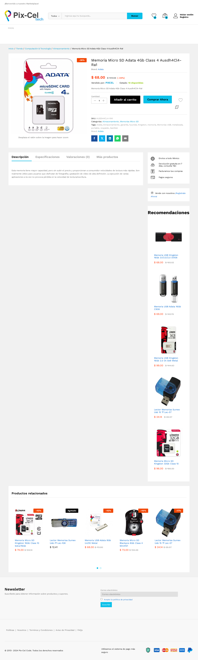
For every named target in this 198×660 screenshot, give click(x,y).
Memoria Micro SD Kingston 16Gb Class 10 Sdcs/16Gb (27, 543)
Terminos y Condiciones (41, 630)
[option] (29, 535)
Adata (100, 69)
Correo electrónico (109, 590)
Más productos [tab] (107, 156)
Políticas (10, 630)
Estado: (123, 83)
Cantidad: (95, 96)
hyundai (133, 125)
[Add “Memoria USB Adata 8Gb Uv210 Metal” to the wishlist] (98, 533)
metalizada (177, 125)
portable (95, 128)
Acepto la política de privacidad (118, 600)
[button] (177, 107)
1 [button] (97, 568)
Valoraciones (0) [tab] (78, 156)
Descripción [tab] (20, 156)
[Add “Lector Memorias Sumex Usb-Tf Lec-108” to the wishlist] (63, 533)
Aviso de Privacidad (65, 630)
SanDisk (114, 128)
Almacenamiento (111, 121)
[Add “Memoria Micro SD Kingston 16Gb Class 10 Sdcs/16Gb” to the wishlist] (28, 533)
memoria (152, 125)
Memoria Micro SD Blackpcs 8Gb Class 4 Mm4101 (131, 543)
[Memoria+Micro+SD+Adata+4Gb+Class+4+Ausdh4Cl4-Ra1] (102, 138)
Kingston (142, 125)
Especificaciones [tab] (47, 156)
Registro (184, 17)
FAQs (80, 630)
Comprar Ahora (157, 99)
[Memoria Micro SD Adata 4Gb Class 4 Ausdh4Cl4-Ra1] (94, 138)
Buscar (134, 16)
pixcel (109, 82)
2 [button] (100, 568)
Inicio (11, 28)
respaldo (105, 128)
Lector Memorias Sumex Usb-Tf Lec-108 (62, 541)
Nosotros (21, 630)
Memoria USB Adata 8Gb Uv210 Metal (98, 541)
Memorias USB (164, 125)
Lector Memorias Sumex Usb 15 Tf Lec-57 (167, 541)
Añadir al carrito (125, 99)
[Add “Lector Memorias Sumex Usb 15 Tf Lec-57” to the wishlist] (168, 533)
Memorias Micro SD (129, 121)
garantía (124, 125)
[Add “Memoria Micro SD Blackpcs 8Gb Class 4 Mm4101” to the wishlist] (133, 533)
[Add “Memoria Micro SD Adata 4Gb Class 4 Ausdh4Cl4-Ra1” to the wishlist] (180, 100)
